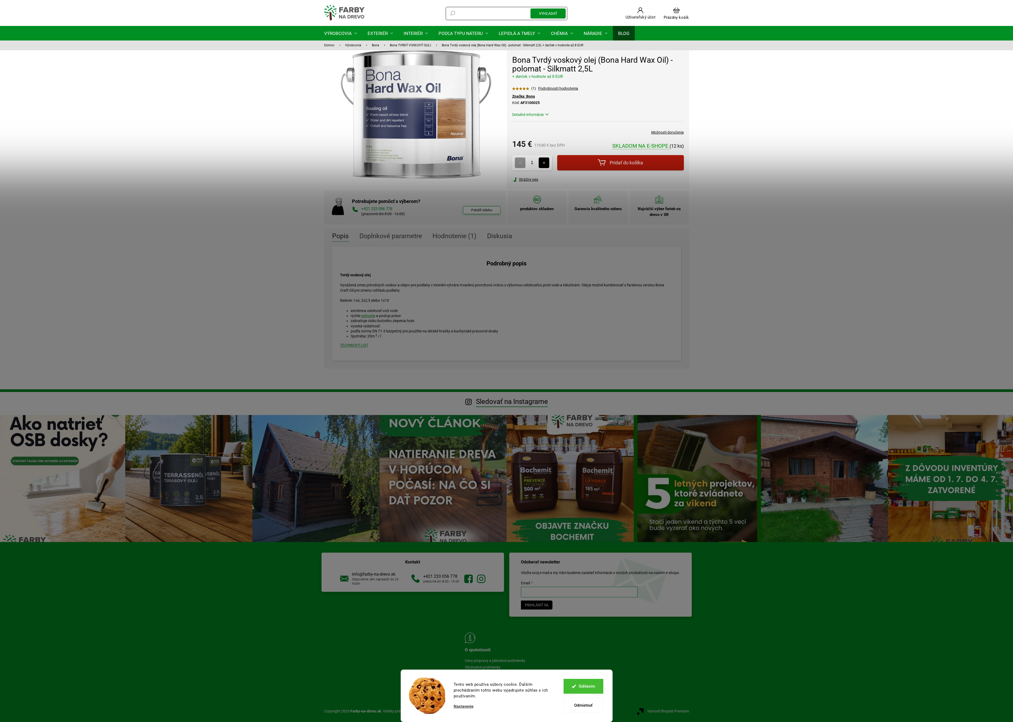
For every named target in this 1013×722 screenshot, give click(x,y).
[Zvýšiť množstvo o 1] (544, 162)
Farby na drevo (468, 579)
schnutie (368, 316)
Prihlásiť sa (536, 605)
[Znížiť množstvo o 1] (520, 162)
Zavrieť (548, 179)
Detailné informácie (528, 114)
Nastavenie (464, 707)
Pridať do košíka (626, 162)
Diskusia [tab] (499, 236)
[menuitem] (340, 33)
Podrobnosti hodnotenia (558, 88)
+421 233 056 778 (440, 576)
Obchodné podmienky (483, 667)
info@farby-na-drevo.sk (373, 574)
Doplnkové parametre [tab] (390, 236)
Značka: (523, 96)
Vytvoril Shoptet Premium (668, 711)
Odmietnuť (583, 705)
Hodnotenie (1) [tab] (454, 236)
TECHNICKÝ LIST (354, 345)
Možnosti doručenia (667, 132)
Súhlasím (587, 686)
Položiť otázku (481, 210)
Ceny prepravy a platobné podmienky (495, 660)
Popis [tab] (340, 236)
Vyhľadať (548, 13)
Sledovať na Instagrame (512, 401)
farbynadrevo (481, 579)
